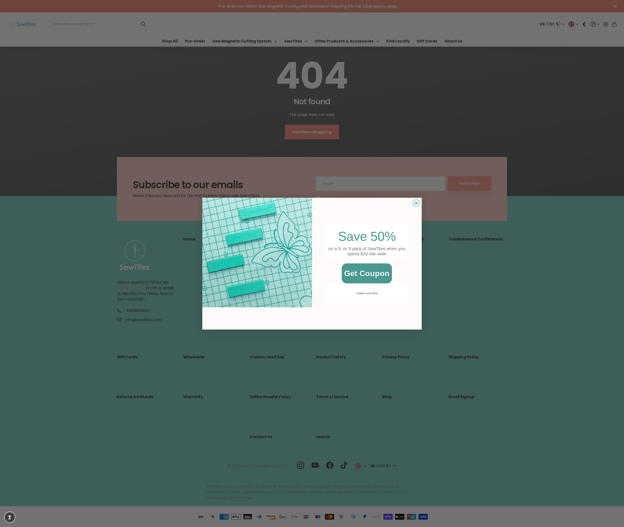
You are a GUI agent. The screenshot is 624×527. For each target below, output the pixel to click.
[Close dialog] (416, 203)
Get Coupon (367, 273)
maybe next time (367, 293)
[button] (10, 517)
